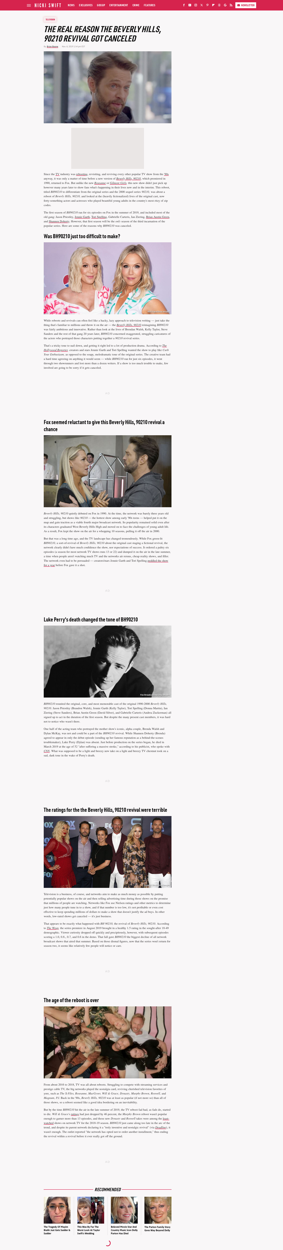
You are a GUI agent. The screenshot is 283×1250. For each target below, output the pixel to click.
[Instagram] (195, 6)
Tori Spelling (99, 217)
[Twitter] (201, 6)
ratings (75, 1114)
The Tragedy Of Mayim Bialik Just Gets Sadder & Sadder (57, 1230)
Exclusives (86, 5)
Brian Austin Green (157, 217)
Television (50, 19)
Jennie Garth (82, 217)
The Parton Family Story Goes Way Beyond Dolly (157, 1229)
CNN (47, 751)
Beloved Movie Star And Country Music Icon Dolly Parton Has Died (124, 1230)
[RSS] (231, 6)
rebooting (81, 174)
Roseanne (100, 183)
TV (57, 174)
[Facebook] (184, 6)
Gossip (101, 5)
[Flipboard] (213, 6)
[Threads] (219, 6)
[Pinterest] (207, 6)
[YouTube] (189, 6)
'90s (166, 174)
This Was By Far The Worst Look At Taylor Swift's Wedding (88, 1230)
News (71, 5)
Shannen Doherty (59, 221)
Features (149, 5)
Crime (136, 5)
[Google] (225, 6)
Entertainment (118, 5)
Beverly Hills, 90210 (128, 178)
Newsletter (248, 5)
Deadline (160, 1127)
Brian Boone (52, 46)
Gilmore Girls (118, 183)
